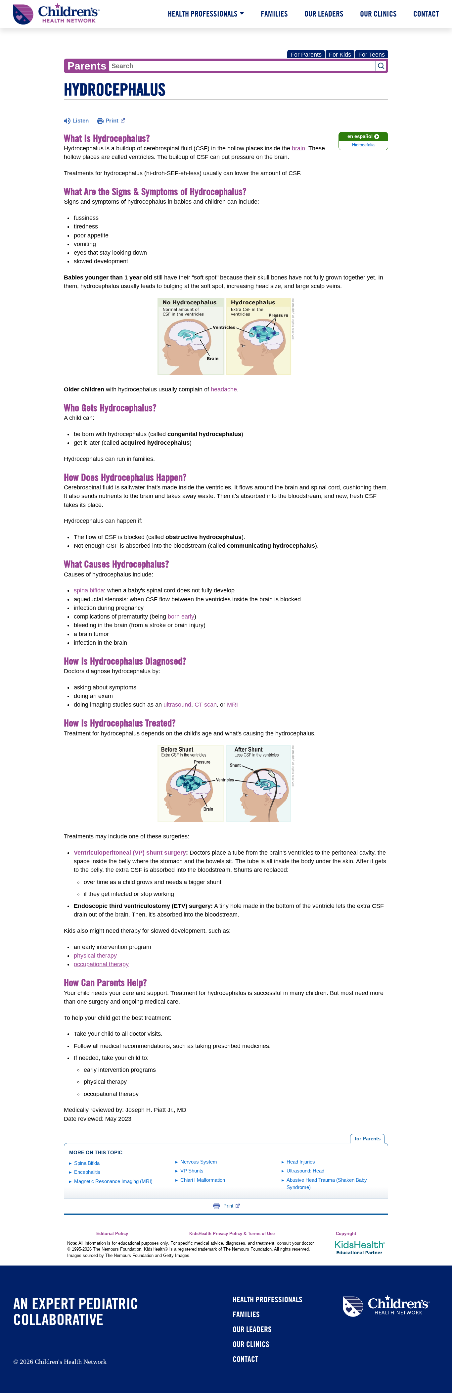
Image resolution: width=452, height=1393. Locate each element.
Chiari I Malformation (202, 1180)
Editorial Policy (112, 1233)
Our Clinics (378, 14)
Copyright (346, 1233)
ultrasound (177, 704)
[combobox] (242, 66)
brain (298, 148)
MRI (232, 704)
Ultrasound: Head (305, 1170)
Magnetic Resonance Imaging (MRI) (113, 1181)
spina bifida (89, 590)
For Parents (306, 54)
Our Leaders (323, 14)
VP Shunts (191, 1170)
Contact (426, 14)
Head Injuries (301, 1162)
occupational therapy (101, 964)
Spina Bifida (87, 1163)
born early (181, 616)
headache (224, 389)
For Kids (340, 54)
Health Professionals (203, 14)
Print (112, 121)
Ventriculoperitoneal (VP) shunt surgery (130, 852)
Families (274, 14)
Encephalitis (87, 1172)
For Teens (371, 54)
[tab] (367, 1139)
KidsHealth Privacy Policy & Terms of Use (232, 1233)
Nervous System (198, 1162)
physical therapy (95, 955)
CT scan (206, 704)
